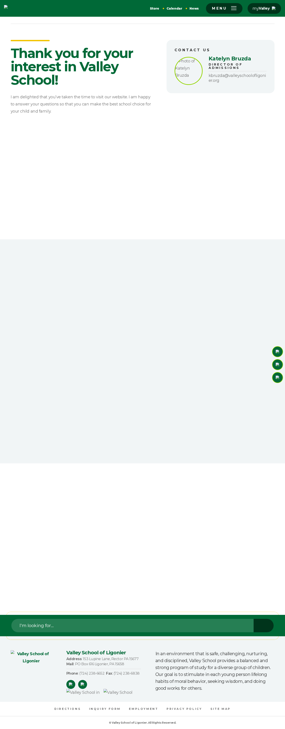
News (194, 8)
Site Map (220, 708)
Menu (219, 8)
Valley (264, 8)
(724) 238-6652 (91, 673)
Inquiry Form (105, 708)
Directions (67, 708)
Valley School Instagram (82, 684)
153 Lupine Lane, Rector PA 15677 (110, 659)
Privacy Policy (184, 708)
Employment (143, 708)
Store (154, 8)
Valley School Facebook (70, 684)
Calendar (174, 8)
